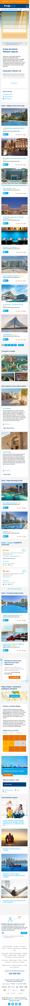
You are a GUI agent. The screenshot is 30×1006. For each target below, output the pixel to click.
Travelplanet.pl (21, 999)
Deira (6, 791)
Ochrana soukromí (6, 965)
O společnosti (15, 962)
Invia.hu (15, 999)
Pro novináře (5, 960)
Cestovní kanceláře (7, 946)
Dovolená (5, 9)
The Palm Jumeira (9, 790)
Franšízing (8, 962)
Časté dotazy (5, 953)
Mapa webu (21, 957)
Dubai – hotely (6, 543)
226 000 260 (14, 973)
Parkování (9, 948)
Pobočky (25, 960)
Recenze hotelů (17, 948)
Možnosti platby (22, 955)
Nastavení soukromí (17, 965)
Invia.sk (11, 999)
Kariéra (20, 960)
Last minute (22, 946)
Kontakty (22, 962)
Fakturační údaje (13, 955)
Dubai (18, 790)
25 (20, 345)
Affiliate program (13, 960)
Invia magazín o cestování (11, 957)
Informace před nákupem (15, 953)
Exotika (4, 948)
